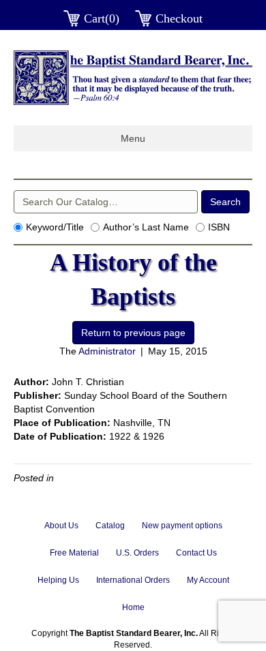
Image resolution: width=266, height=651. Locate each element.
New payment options (182, 525)
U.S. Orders (137, 553)
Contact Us (196, 553)
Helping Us (58, 580)
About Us (61, 525)
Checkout (179, 18)
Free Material (74, 553)
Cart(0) (101, 18)
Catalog (110, 525)
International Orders (133, 580)
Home (133, 607)
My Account (208, 580)
